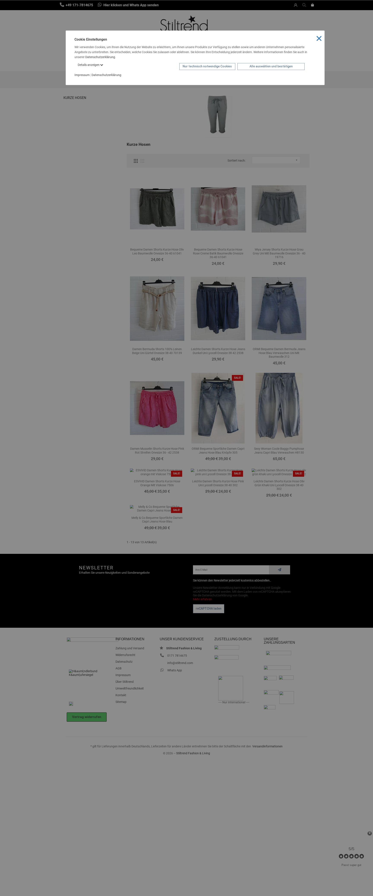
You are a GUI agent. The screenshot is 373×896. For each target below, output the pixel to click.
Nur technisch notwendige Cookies (207, 66)
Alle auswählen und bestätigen (271, 66)
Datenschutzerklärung (100, 57)
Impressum (82, 75)
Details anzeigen (89, 65)
